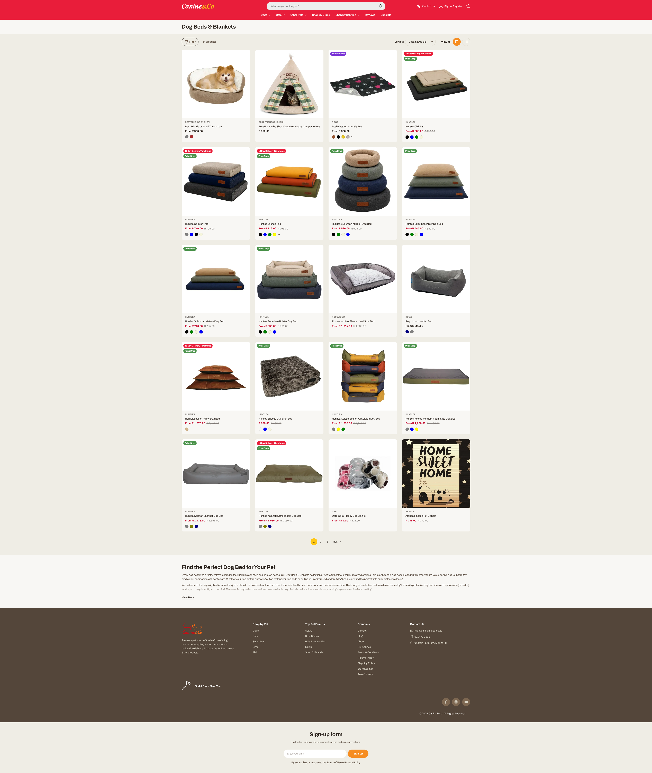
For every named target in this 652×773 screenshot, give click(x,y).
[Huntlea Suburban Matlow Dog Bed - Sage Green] (191, 332)
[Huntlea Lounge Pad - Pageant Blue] (265, 234)
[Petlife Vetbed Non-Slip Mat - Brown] (333, 137)
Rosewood (338, 317)
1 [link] (314, 541)
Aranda (410, 511)
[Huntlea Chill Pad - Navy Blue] (412, 137)
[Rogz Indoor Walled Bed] (436, 279)
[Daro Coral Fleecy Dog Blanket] (363, 473)
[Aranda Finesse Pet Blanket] (436, 473)
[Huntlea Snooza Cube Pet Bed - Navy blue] (265, 429)
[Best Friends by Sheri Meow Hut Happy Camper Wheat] (289, 84)
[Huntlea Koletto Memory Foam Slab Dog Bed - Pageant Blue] (412, 429)
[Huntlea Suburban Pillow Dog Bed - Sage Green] (412, 234)
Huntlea (410, 122)
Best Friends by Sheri (197, 122)
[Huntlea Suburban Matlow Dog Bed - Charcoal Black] (186, 332)
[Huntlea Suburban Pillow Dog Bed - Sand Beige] (416, 234)
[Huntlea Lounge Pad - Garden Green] (269, 234)
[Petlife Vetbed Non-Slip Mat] (363, 84)
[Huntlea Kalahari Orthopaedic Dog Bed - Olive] (265, 526)
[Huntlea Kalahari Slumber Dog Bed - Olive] (191, 526)
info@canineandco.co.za (428, 630)
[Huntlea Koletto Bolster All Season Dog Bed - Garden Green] (343, 429)
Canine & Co (435, 713)
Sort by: (399, 41)
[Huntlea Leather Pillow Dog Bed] (216, 376)
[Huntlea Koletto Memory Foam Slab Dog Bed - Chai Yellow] (416, 429)
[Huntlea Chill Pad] (436, 84)
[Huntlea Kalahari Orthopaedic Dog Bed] (289, 473)
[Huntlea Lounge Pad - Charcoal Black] (260, 234)
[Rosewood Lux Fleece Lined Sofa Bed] (363, 279)
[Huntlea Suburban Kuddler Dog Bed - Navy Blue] (348, 234)
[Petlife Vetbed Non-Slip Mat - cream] (343, 137)
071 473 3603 (422, 636)
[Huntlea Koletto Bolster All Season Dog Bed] (363, 376)
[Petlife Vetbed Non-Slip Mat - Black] (338, 137)
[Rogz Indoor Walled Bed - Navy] (407, 331)
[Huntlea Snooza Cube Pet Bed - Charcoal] (260, 429)
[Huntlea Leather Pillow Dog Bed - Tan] (186, 429)
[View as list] (466, 42)
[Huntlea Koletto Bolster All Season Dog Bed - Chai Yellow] (338, 429)
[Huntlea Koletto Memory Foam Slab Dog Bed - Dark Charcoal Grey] (407, 429)
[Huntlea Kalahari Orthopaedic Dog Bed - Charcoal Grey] (260, 526)
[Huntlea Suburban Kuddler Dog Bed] (363, 181)
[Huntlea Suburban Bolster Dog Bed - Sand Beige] (269, 332)
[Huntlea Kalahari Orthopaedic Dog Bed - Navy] (269, 526)
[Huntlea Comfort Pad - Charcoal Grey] (186, 234)
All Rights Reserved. (455, 713)
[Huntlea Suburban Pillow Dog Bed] (436, 181)
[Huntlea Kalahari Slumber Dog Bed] (216, 473)
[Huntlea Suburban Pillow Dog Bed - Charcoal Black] (407, 234)
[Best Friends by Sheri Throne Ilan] (216, 84)
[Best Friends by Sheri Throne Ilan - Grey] (186, 136)
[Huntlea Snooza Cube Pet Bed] (289, 376)
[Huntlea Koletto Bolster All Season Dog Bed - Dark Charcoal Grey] (333, 429)
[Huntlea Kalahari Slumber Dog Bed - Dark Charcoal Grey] (186, 526)
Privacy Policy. (352, 762)
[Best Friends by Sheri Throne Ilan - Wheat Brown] (191, 136)
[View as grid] (457, 42)
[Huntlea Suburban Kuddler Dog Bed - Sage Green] (338, 234)
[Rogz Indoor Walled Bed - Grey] (412, 331)
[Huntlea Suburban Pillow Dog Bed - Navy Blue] (421, 234)
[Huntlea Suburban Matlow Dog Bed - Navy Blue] (201, 332)
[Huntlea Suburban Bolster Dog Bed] (289, 279)
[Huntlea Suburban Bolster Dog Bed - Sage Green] (265, 332)
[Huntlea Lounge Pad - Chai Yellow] (274, 234)
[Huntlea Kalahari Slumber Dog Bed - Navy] (196, 526)
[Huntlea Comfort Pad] (216, 181)
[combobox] (326, 6)
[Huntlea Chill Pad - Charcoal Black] (407, 137)
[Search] (381, 6)
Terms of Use (334, 762)
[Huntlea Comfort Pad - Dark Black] (196, 234)
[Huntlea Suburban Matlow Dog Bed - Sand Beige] (196, 332)
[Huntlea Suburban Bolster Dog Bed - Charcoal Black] (260, 332)
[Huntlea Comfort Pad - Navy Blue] (191, 234)
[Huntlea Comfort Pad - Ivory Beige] (201, 234)
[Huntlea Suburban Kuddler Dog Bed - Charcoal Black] (333, 234)
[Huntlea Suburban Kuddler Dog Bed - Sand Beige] (343, 234)
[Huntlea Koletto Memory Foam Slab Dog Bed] (436, 376)
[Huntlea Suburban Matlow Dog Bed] (216, 279)
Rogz (335, 122)
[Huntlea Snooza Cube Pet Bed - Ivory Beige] (269, 429)
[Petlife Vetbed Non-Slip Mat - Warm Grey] (348, 137)
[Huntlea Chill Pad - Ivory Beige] (421, 137)
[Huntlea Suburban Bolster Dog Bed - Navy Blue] (274, 332)
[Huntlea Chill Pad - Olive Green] (416, 137)
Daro (335, 511)
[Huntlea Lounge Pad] (289, 181)
